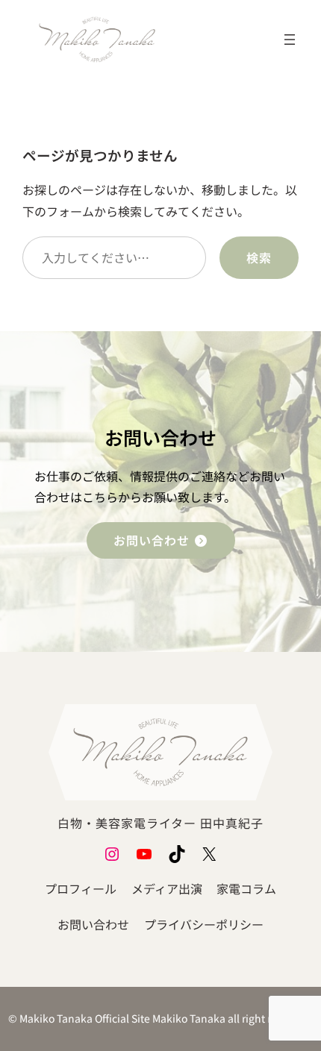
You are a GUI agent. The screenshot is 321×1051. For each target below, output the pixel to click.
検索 (259, 257)
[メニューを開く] (290, 39)
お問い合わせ (153, 540)
